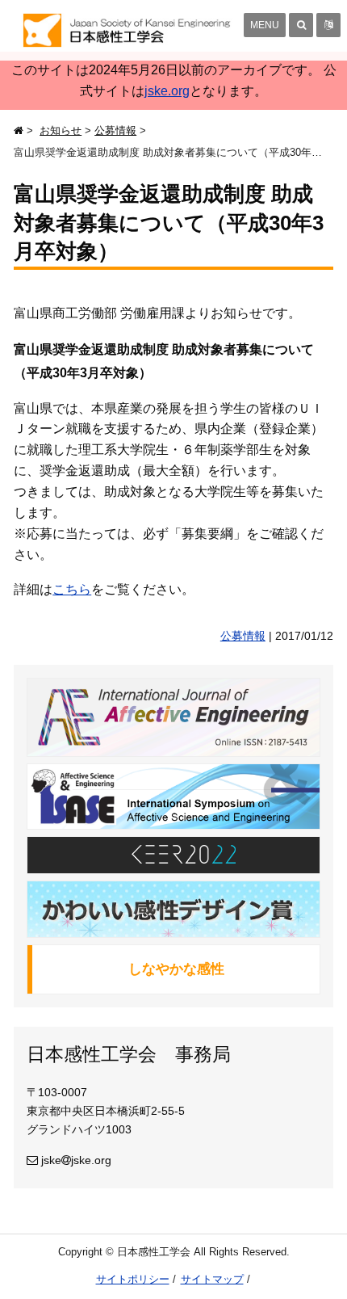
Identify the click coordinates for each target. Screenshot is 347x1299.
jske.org (167, 91)
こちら (71, 589)
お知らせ (61, 130)
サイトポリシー (132, 1279)
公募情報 (115, 130)
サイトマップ (212, 1279)
